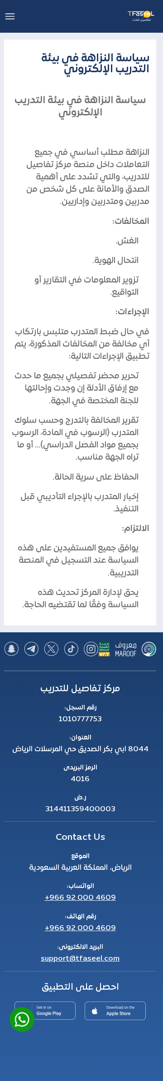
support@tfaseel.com (80, 958)
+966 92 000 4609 (80, 897)
